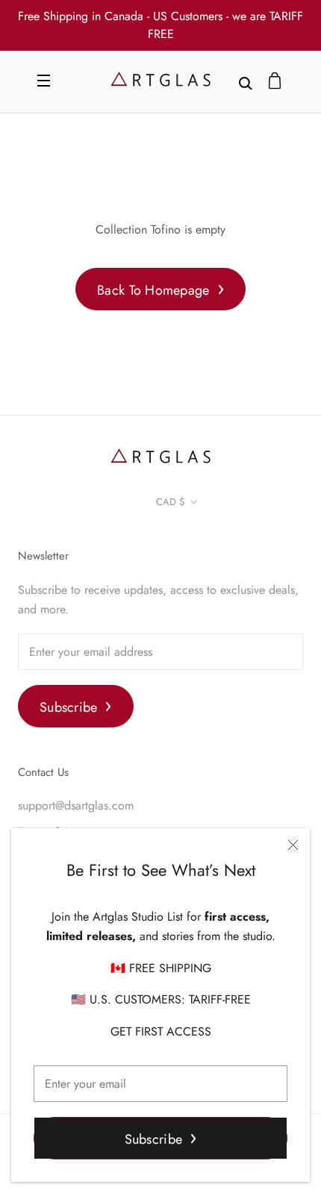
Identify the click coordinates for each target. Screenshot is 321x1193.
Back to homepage (153, 290)
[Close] (293, 845)
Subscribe (153, 1139)
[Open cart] (275, 82)
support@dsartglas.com (76, 805)
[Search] (245, 82)
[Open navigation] (43, 82)
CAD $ (170, 502)
